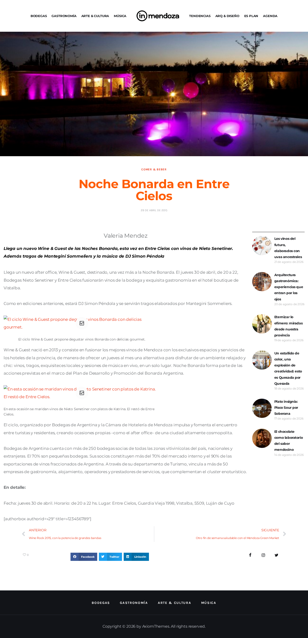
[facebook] (250, 555)
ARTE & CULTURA (95, 16)
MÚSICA (120, 16)
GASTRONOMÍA (63, 16)
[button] (84, 557)
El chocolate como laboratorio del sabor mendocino (288, 440)
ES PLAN (251, 16)
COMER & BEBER (154, 169)
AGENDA (270, 16)
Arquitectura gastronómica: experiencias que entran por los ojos (288, 287)
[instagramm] (263, 555)
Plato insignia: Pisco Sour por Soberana (286, 407)
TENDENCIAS (199, 16)
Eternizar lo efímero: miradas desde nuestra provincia (288, 326)
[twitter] (277, 555)
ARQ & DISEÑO (227, 16)
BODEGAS (39, 16)
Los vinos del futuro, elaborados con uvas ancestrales (288, 247)
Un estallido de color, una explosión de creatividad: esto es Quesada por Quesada (288, 368)
